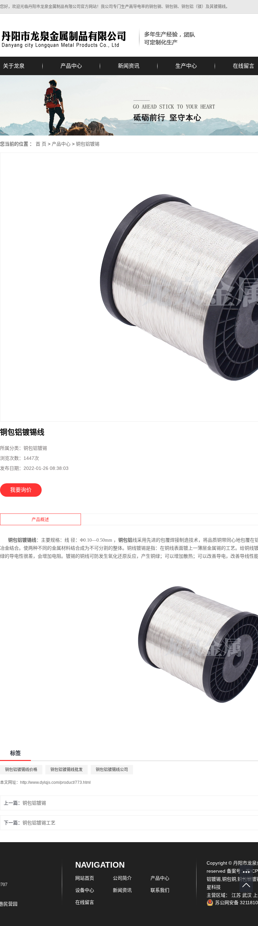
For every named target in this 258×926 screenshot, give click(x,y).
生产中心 (186, 66)
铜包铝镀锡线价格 (21, 769)
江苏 (236, 895)
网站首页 (84, 878)
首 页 (41, 144)
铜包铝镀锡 (87, 144)
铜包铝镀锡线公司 (112, 769)
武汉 (247, 895)
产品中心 (71, 66)
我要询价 (21, 490)
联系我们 (159, 890)
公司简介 (122, 878)
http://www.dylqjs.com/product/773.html (55, 782)
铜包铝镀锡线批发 (66, 769)
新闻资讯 (128, 66)
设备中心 (84, 890)
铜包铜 (229, 879)
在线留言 (84, 902)
